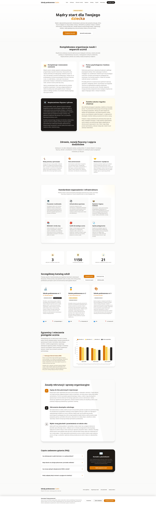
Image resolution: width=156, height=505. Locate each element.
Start (67, 2)
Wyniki (96, 2)
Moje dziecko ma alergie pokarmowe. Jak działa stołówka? (62, 462)
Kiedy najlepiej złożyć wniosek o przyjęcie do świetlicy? (62, 475)
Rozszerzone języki (89, 280)
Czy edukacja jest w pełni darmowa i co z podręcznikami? (62, 456)
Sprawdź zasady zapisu (85, 33)
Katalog (91, 2)
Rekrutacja (102, 2)
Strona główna (86, 489)
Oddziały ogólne (100, 280)
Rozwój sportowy (100, 276)
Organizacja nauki (95, 489)
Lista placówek (104, 489)
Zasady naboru (112, 489)
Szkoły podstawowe (50, 2)
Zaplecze (86, 2)
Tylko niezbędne (98, 500)
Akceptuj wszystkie (109, 500)
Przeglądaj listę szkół (70, 33)
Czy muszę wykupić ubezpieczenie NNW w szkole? (62, 469)
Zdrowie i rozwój (79, 2)
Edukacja (72, 2)
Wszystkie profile (89, 276)
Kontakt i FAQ (111, 2)
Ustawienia (88, 500)
